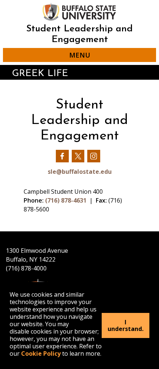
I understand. (125, 325)
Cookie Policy (41, 353)
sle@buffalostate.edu (80, 171)
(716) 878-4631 (66, 200)
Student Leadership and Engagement (79, 34)
